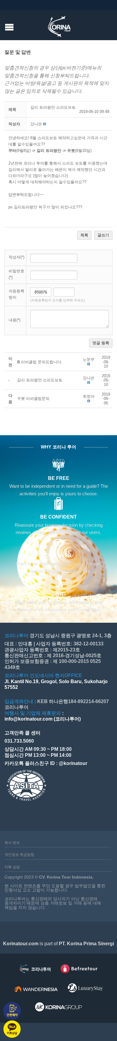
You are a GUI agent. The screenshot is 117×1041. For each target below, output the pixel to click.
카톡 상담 (12, 867)
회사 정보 (12, 842)
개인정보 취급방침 (19, 854)
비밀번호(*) (16, 274)
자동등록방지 (16, 294)
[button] (36, 124)
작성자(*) (16, 257)
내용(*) (14, 320)
